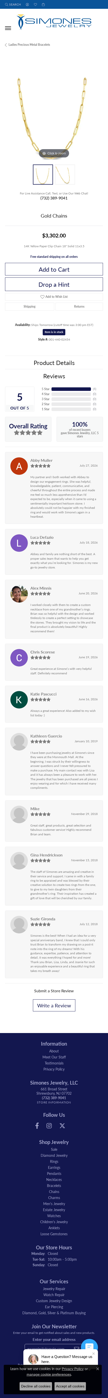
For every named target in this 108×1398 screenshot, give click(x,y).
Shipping (29, 306)
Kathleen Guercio (46, 736)
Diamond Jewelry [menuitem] (54, 1155)
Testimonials (54, 1062)
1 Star (45, 409)
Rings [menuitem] (54, 1161)
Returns (79, 306)
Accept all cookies (70, 1386)
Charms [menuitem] (54, 1197)
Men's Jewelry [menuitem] (54, 1203)
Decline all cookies (35, 1386)
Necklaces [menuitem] (54, 1179)
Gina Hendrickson (46, 855)
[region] (54, 110)
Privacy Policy (54, 1069)
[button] (13, 4)
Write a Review (54, 1005)
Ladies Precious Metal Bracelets (29, 45)
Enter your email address (54, 1339)
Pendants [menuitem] (54, 1173)
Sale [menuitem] (54, 1149)
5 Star (45, 389)
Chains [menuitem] (54, 1191)
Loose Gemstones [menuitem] (54, 1233)
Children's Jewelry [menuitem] (54, 1221)
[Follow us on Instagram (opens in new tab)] (49, 1126)
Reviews (54, 376)
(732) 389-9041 (54, 198)
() (94, 389)
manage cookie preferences (49, 1374)
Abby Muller (41, 460)
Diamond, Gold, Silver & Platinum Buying (54, 1312)
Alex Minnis (40, 588)
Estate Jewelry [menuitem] (54, 1209)
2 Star (45, 404)
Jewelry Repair (54, 1288)
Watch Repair (54, 1294)
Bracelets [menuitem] (54, 1185)
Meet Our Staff (54, 1056)
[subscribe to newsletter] (76, 1348)
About (54, 1050)
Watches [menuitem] (54, 1215)
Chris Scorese (42, 652)
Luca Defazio (41, 537)
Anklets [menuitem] (54, 1227)
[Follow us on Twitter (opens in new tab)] (62, 1126)
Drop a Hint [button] (54, 284)
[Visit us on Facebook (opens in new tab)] (37, 1126)
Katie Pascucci (43, 694)
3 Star (45, 399)
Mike (35, 808)
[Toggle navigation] (8, 28)
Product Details (54, 362)
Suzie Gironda (42, 919)
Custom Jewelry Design (54, 1300)
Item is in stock (54, 332)
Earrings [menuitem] (54, 1167)
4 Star (45, 394)
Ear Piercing (54, 1306)
